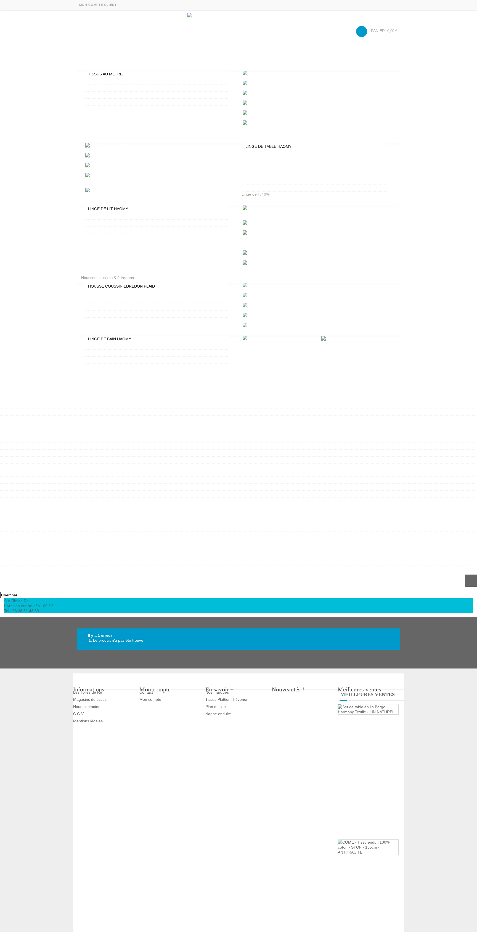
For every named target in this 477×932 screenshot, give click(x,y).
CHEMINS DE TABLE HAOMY (271, 188)
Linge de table (93, 138)
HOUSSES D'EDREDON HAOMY (116, 293)
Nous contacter (86, 706)
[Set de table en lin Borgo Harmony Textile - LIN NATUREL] (368, 709)
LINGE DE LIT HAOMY (108, 209)
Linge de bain (93, 330)
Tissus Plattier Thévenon (226, 699)
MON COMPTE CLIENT (98, 4)
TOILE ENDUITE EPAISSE (111, 95)
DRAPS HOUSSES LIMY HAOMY (116, 230)
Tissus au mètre (95, 65)
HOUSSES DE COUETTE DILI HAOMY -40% (127, 237)
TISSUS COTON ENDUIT (110, 81)
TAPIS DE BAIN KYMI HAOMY (114, 360)
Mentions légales (88, 721)
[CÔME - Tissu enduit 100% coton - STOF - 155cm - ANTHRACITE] (368, 847)
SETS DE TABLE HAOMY (267, 167)
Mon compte (150, 699)
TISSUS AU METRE (105, 74)
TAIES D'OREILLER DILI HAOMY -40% (122, 250)
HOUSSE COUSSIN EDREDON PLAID (121, 286)
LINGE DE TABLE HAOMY (268, 146)
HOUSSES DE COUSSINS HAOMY (118, 300)
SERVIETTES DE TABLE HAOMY (274, 160)
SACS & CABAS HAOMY (24, 582)
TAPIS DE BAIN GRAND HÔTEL (116, 353)
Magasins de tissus (90, 699)
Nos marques (217, 692)
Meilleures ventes (367, 694)
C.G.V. (78, 714)
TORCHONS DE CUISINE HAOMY (275, 181)
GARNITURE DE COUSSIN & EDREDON (123, 307)
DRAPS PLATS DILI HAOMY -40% (117, 257)
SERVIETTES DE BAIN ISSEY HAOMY (121, 346)
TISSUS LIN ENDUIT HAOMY (113, 88)
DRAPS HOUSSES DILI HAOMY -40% (121, 243)
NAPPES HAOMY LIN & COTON (273, 153)
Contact (146, 692)
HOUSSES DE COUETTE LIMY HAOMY (122, 216)
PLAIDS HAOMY (102, 314)
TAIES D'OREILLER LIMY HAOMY (117, 223)
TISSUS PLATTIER (104, 102)
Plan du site (215, 706)
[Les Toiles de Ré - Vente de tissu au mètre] (238, 29)
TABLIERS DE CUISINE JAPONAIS (275, 174)
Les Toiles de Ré (87, 692)
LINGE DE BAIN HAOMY (109, 339)
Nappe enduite (218, 714)
